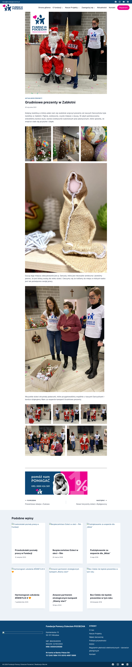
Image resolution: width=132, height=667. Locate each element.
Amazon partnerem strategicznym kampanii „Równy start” (65, 598)
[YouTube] (124, 2)
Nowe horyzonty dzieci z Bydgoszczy (91, 502)
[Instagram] (119, 2)
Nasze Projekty (95, 634)
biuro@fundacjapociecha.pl (11, 2)
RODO (91, 644)
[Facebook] (115, 2)
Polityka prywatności (97, 641)
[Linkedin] (128, 2)
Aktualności (102, 8)
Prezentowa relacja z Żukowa (37, 502)
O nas (91, 630)
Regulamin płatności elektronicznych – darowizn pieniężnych (109, 649)
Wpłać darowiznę (96, 637)
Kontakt (112, 8)
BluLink (44, 664)
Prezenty (38, 98)
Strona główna (44, 8)
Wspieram (123, 8)
